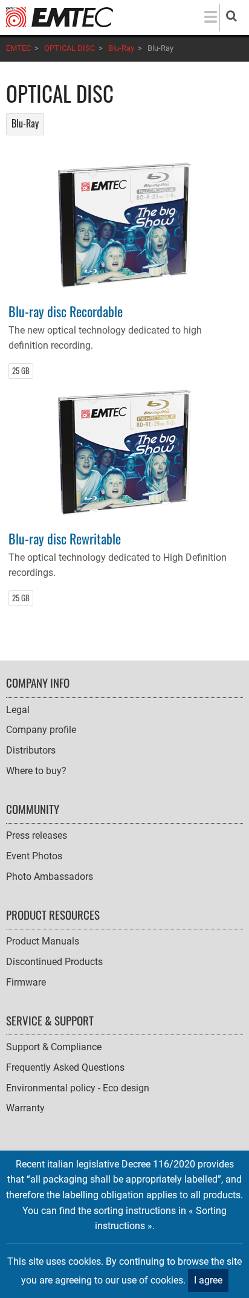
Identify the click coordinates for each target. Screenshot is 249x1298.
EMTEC (18, 48)
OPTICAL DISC (69, 48)
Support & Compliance (54, 1047)
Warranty (25, 1108)
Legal (18, 709)
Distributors (31, 750)
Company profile (41, 729)
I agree (208, 1280)
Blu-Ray (121, 48)
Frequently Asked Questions (65, 1067)
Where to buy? (36, 771)
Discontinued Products (54, 961)
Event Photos (34, 856)
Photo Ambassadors (49, 876)
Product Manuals (42, 941)
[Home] (59, 16)
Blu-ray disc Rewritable (64, 538)
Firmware (26, 982)
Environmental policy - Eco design (77, 1088)
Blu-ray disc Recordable (65, 311)
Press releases (36, 835)
